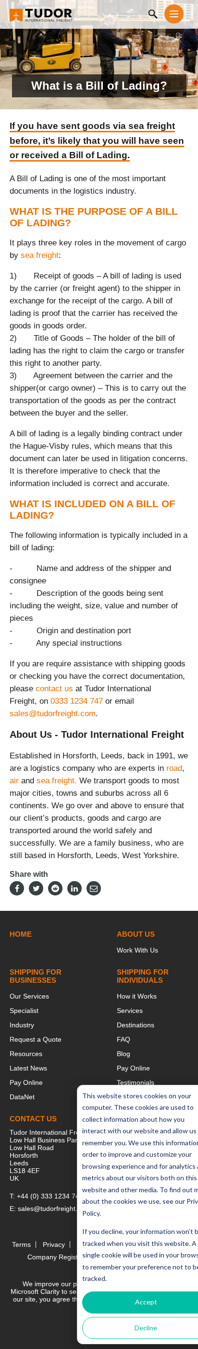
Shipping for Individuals (143, 976)
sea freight (40, 255)
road (174, 768)
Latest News (28, 1068)
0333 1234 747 (76, 701)
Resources (26, 1054)
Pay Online (26, 1082)
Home (21, 934)
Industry (22, 1025)
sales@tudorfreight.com (53, 713)
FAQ (123, 1039)
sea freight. (57, 780)
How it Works (137, 996)
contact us (54, 688)
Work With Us (137, 950)
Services (130, 1010)
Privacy (54, 1244)
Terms (21, 1244)
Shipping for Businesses (36, 976)
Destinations (135, 1025)
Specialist (24, 1010)
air (14, 780)
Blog (123, 1054)
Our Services (29, 996)
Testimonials (135, 1082)
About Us (136, 934)
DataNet (22, 1097)
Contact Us (33, 1119)
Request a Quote (36, 1039)
